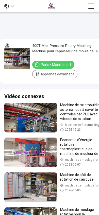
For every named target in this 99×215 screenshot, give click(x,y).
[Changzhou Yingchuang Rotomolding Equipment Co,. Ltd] (51, 6)
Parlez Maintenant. (56, 65)
